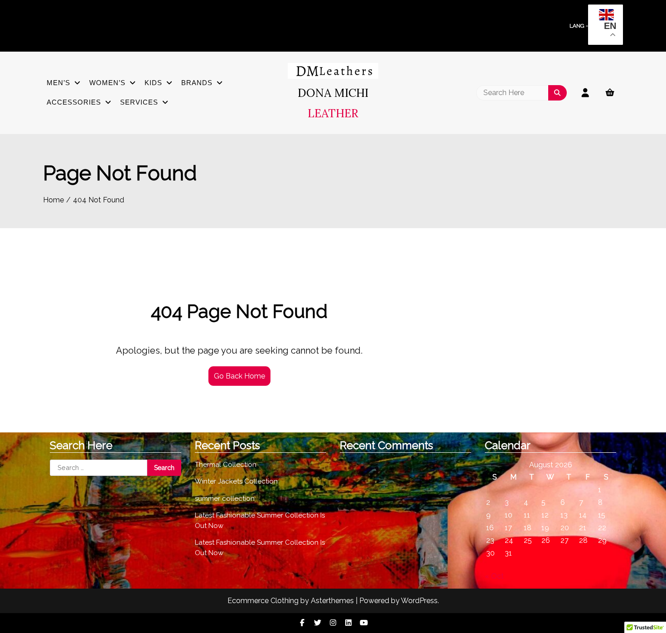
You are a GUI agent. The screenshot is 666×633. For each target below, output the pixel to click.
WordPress (419, 600)
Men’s (58, 82)
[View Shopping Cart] (614, 92)
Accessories (74, 102)
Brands (196, 82)
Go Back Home (239, 376)
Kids (153, 82)
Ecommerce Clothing (263, 600)
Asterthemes (332, 600)
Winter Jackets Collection (236, 481)
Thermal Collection (225, 464)
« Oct (494, 576)
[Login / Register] (585, 92)
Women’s (107, 82)
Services (139, 102)
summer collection (225, 498)
